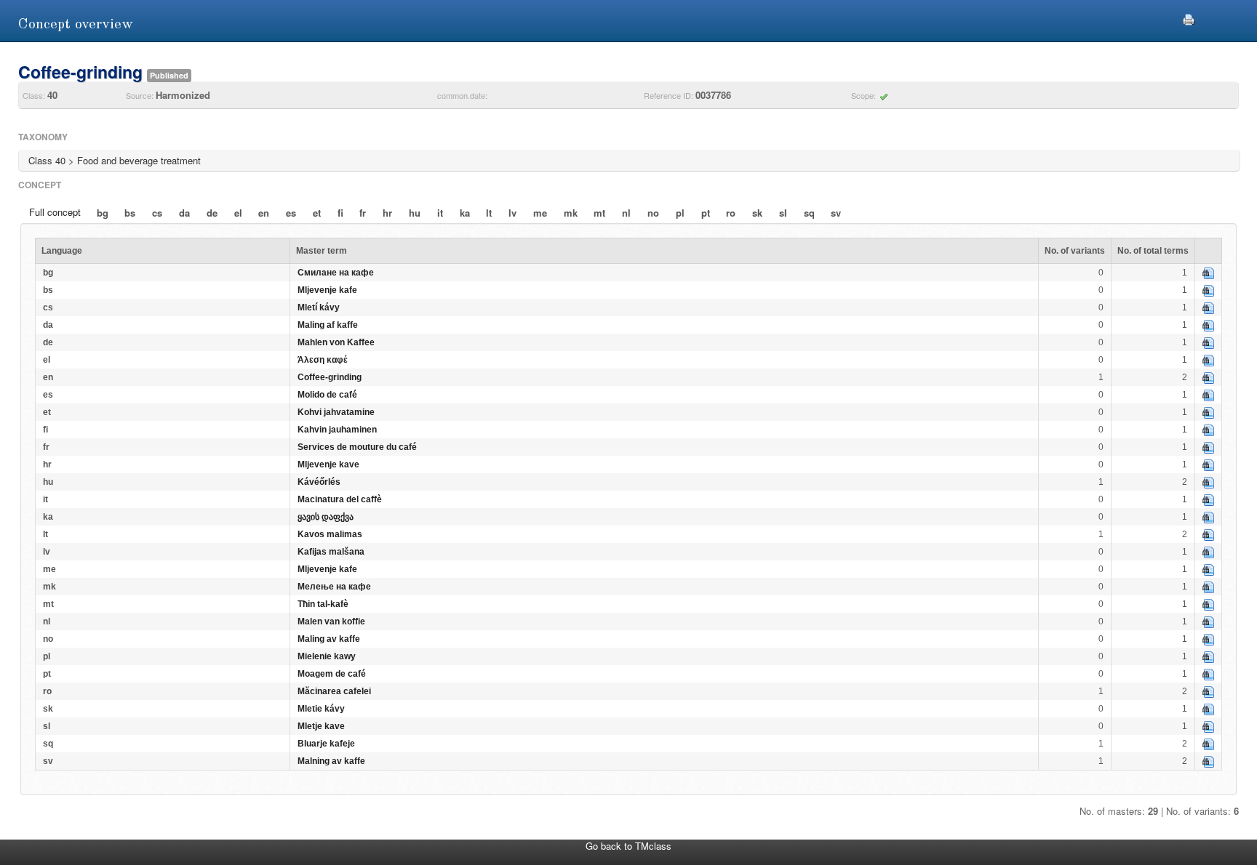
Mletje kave (321, 726)
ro (730, 213)
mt (599, 213)
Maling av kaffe (329, 639)
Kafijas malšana (331, 552)
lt (489, 213)
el (238, 213)
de (212, 213)
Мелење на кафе (334, 587)
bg (102, 213)
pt (705, 213)
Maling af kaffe (328, 325)
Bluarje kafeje (326, 744)
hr (387, 213)
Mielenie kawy (327, 656)
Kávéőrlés (319, 482)
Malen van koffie (331, 621)
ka (465, 213)
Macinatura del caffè (340, 499)
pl (680, 213)
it (440, 213)
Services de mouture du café (357, 447)
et (317, 213)
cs (157, 213)
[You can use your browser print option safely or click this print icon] (1188, 18)
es (291, 213)
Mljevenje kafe (327, 290)
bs (129, 213)
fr (362, 213)
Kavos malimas (330, 534)
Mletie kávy (321, 709)
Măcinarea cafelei (334, 691)
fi (340, 213)
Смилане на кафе (336, 272)
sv (836, 213)
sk (757, 213)
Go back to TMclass (628, 846)
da (184, 213)
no (653, 213)
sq (809, 213)
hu (414, 213)
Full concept (55, 212)
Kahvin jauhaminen (337, 430)
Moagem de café (332, 674)
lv (512, 213)
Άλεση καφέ (322, 360)
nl (626, 213)
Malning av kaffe (331, 761)
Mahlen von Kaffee (336, 342)
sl (783, 213)
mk (571, 213)
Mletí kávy (319, 307)
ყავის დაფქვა (326, 517)
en (263, 213)
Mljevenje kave (328, 464)
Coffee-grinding (330, 377)
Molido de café (327, 395)
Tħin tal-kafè (323, 604)
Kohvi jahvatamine (336, 412)
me (540, 213)
